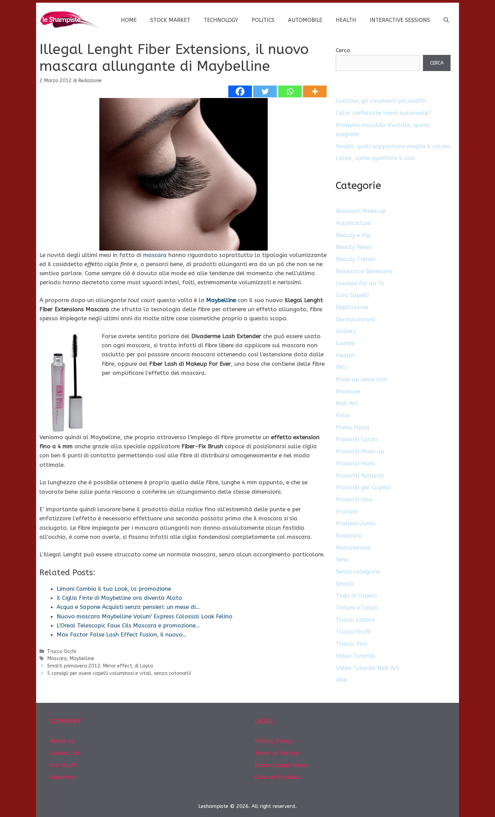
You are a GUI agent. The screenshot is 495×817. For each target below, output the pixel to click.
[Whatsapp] (290, 91)
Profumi (347, 511)
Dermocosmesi (355, 319)
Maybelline (221, 300)
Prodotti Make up (360, 451)
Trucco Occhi (61, 651)
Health (346, 20)
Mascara (57, 658)
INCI (341, 367)
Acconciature (353, 223)
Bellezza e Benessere (364, 271)
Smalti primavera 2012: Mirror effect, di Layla (100, 666)
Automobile (305, 20)
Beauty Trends (355, 259)
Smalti (344, 583)
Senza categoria (358, 571)
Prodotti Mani (355, 463)
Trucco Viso (351, 643)
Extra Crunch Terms (280, 765)
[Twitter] (265, 91)
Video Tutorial (355, 655)
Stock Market (170, 20)
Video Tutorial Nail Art (367, 667)
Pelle (343, 415)
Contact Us (64, 753)
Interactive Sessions (400, 20)
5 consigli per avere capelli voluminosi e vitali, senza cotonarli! (119, 673)
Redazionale (353, 547)
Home (129, 20)
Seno (342, 559)
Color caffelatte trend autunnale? (383, 112)
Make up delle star (362, 379)
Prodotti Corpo (356, 439)
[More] (315, 91)
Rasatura (348, 535)
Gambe (345, 343)
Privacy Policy (273, 741)
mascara (155, 255)
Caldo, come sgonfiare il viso (375, 158)
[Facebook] (240, 91)
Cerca (343, 50)
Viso (341, 679)
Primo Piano (352, 427)
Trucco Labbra (355, 619)
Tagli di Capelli (356, 595)
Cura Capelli (352, 295)
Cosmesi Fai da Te (360, 283)
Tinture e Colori (357, 607)
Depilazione (352, 307)
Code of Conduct (277, 777)
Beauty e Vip (353, 235)
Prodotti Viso (354, 499)
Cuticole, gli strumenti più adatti (381, 100)
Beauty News (354, 246)
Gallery (346, 331)
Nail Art (347, 403)
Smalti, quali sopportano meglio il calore (393, 146)
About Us (62, 741)
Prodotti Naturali (360, 475)
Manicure (348, 391)
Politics (263, 20)
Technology (221, 20)
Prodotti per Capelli (363, 487)
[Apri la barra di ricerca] (446, 20)
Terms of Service (276, 753)
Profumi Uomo (355, 523)
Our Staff (63, 765)
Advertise (62, 777)
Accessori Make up (361, 210)
